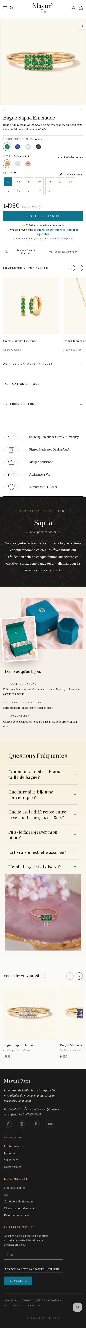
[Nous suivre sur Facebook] (8, 1124)
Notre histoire (12, 1166)
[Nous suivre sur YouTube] (50, 1124)
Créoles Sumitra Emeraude (20, 341)
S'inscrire (18, 1281)
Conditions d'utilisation (18, 1201)
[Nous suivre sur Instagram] (22, 1124)
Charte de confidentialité (19, 1208)
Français (11, 1300)
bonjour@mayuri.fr (62, 238)
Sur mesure (11, 1159)
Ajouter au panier (43, 216)
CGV (7, 1194)
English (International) (41, 1300)
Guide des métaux (73, 157)
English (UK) (14, 1305)
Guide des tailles (73, 174)
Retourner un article (16, 1215)
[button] (72, 268)
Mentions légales (14, 1187)
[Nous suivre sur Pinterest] (36, 1124)
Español (34, 1305)
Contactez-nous (13, 1146)
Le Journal (10, 1153)
